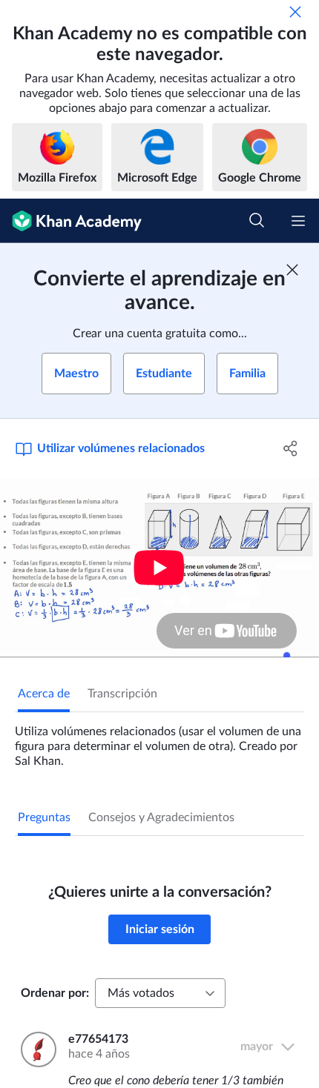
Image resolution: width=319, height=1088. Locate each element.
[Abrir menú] (298, 221)
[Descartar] (295, 12)
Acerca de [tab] (44, 694)
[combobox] (160, 993)
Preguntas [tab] (44, 817)
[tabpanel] (159, 740)
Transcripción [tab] (122, 694)
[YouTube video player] (159, 567)
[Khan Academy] (71, 220)
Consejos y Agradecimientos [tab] (161, 817)
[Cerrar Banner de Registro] (292, 270)
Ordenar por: (55, 993)
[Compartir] (291, 448)
